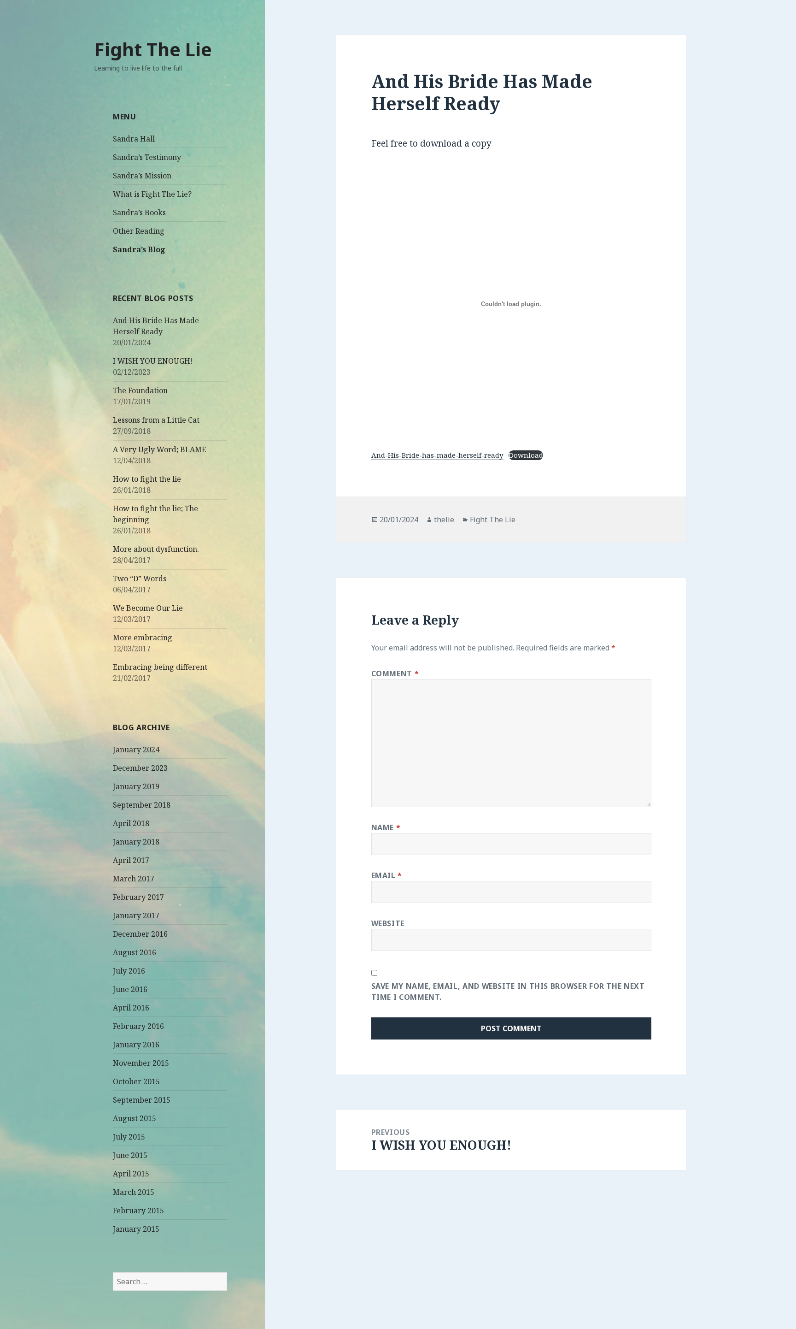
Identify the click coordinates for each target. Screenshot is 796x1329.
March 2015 (133, 1192)
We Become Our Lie (148, 608)
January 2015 (136, 1229)
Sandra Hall (134, 139)
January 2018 (136, 842)
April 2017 (131, 860)
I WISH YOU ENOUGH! (153, 361)
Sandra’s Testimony (147, 157)
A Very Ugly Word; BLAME (159, 449)
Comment (395, 673)
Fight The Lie (153, 49)
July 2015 (129, 1137)
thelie (444, 519)
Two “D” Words (139, 578)
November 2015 (141, 1063)
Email (386, 875)
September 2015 (141, 1100)
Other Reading (138, 231)
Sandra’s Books (139, 212)
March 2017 (133, 879)
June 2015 (130, 1155)
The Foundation (140, 390)
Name (386, 827)
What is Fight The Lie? (152, 194)
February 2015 (138, 1210)
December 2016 (140, 934)
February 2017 (138, 897)
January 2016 (136, 1045)
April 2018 (131, 823)
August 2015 (134, 1118)
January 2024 (136, 749)
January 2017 (136, 915)
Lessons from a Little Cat (156, 420)
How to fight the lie (147, 479)
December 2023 (140, 768)
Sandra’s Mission (142, 176)
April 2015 (131, 1174)
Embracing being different (160, 667)
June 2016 (130, 989)
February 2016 (138, 1026)
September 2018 (141, 805)
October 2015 (136, 1081)
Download (526, 455)
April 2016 (131, 1008)
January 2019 (136, 786)
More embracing (142, 637)
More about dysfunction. (156, 549)
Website (387, 923)
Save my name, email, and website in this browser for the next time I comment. (508, 991)
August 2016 (134, 952)
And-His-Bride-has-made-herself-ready (437, 455)
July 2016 (129, 971)
